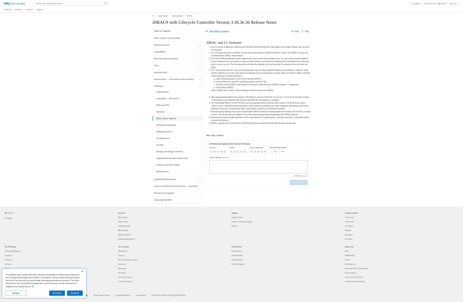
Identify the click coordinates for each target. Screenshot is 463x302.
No (283, 152)
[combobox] (71, 4)
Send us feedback (219, 157)
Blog (346, 251)
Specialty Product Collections (356, 268)
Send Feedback (299, 182)
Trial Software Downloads (355, 281)
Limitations (158, 86)
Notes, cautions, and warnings (167, 38)
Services (8, 264)
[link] (430, 3)
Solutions (8, 260)
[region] (258, 83)
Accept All (75, 293)
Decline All (57, 293)
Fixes (156, 65)
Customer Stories (125, 281)
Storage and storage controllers (169, 152)
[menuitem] (41, 10)
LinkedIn (348, 230)
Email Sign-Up (350, 264)
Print (297, 31)
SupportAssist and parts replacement (172, 158)
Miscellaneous (162, 171)
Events (347, 260)
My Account (122, 217)
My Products (123, 230)
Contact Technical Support (242, 222)
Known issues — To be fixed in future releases (173, 79)
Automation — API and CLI (167, 99)
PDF (307, 31)
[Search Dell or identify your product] (105, 3)
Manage (16, 293)
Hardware (160, 112)
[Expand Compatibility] (200, 51)
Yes (275, 152)
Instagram (349, 235)
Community (349, 217)
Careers (121, 255)
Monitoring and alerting (166, 125)
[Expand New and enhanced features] (200, 58)
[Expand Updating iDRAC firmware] (200, 179)
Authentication (162, 92)
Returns (235, 226)
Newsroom (122, 268)
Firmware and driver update (168, 165)
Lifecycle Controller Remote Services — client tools (176, 186)
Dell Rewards (350, 255)
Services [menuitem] (29, 10)
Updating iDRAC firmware (165, 179)
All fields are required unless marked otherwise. (229, 144)
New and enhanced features (166, 59)
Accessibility (141, 295)
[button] (417, 3)
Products (8, 255)
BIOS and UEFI (163, 105)
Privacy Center (350, 273)
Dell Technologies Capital (128, 260)
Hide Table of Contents (219, 31)
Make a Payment (124, 235)
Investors (122, 264)
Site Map (8, 218)
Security (159, 145)
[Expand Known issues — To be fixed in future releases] (200, 79)
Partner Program (238, 264)
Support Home (163, 16)
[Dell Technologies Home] (14, 3)
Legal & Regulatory (123, 295)
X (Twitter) (349, 226)
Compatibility (159, 52)
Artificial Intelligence (12, 251)
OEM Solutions (237, 260)
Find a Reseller (237, 255)
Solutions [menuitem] (18, 10)
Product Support (177, 16)
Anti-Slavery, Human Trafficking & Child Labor (169, 295)
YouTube (348, 239)
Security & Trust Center (354, 277)
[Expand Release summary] (200, 45)
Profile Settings (124, 226)
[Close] (82, 271)
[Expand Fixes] (200, 65)
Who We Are (122, 251)
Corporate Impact (125, 277)
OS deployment (163, 138)
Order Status (123, 222)
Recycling (122, 273)
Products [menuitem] (7, 10)
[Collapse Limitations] (200, 86)
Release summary (162, 45)
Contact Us (349, 222)
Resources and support (164, 193)
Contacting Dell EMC (163, 200)
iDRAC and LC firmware (166, 118)
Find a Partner (237, 251)
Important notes (160, 72)
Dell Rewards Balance (126, 239)
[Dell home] (153, 16)
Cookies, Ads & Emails (101, 295)
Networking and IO (164, 132)
